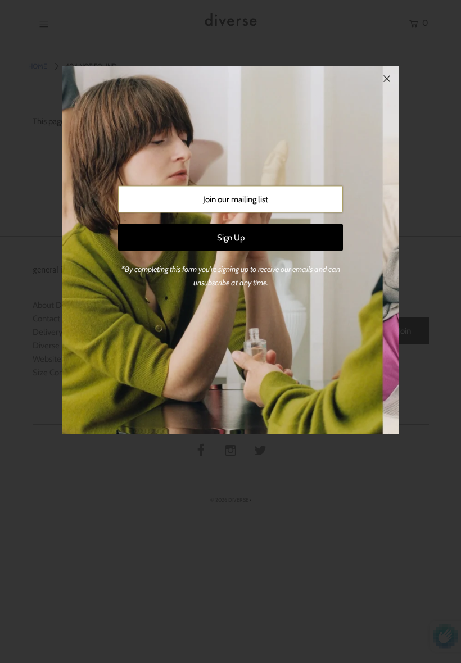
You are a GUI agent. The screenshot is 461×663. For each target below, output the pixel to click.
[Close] (386, 78)
